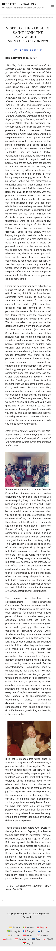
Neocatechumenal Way (19, 4)
